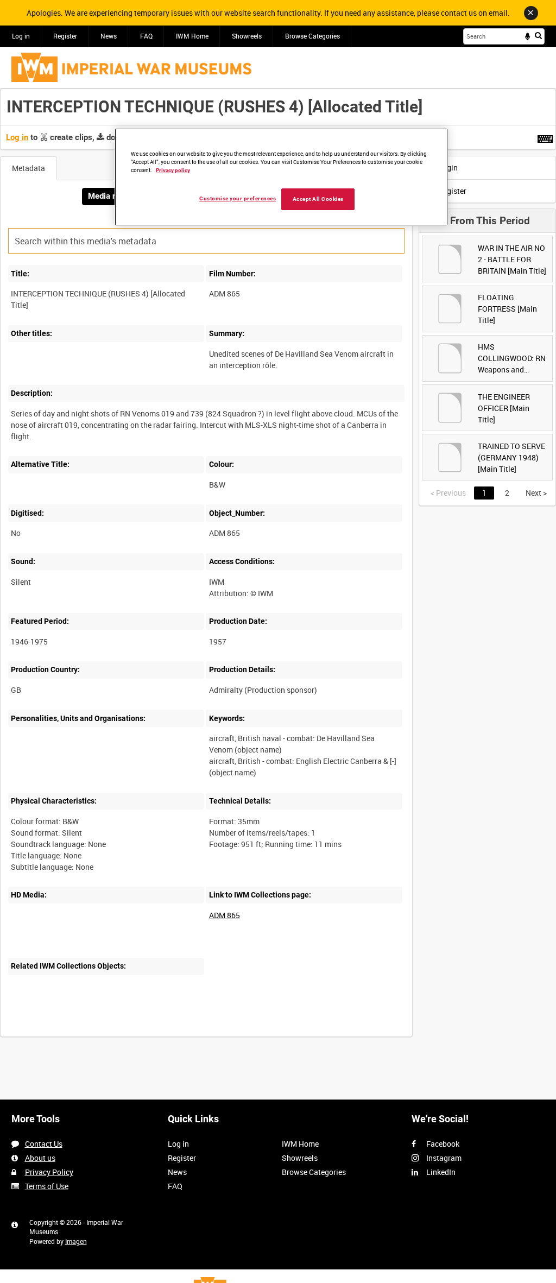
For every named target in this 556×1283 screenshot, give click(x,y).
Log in (21, 35)
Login (447, 167)
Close (531, 13)
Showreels (247, 35)
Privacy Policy (49, 1172)
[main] (278, 568)
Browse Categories (312, 35)
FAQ (146, 35)
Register (65, 35)
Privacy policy (173, 170)
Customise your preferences (237, 198)
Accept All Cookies (318, 199)
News (108, 35)
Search (538, 35)
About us (40, 1158)
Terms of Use (46, 1186)
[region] (281, 177)
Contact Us (43, 1144)
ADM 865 (224, 915)
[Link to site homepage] (131, 67)
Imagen (76, 1241)
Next (536, 493)
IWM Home (192, 35)
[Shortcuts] (545, 136)
